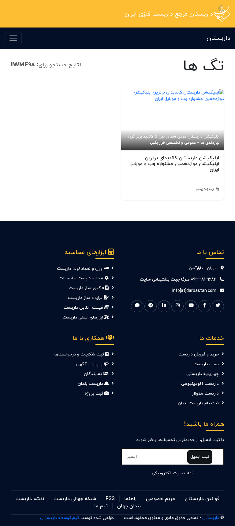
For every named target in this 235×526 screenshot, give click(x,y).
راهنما (130, 498)
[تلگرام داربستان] (150, 306)
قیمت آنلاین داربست (84, 308)
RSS (110, 498)
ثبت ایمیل (199, 457)
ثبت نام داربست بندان (198, 403)
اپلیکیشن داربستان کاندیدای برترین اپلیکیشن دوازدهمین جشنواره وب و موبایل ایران (174, 164)
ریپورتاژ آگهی (90, 364)
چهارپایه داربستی (202, 374)
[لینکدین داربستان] (164, 306)
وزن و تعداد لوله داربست (80, 268)
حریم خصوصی (160, 498)
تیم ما (101, 506)
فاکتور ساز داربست (87, 288)
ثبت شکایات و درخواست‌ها (79, 354)
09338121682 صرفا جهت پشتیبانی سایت (178, 279)
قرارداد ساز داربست (86, 298)
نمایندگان (93, 374)
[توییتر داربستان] (218, 306)
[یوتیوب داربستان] (191, 306)
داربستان (218, 38)
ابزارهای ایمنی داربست (83, 317)
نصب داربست (206, 364)
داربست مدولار (205, 393)
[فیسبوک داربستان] (204, 306)
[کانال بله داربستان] (137, 306)
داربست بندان (91, 384)
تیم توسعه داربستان (59, 518)
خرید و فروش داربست (198, 354)
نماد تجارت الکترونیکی (172, 473)
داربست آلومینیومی (200, 384)
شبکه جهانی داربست (75, 498)
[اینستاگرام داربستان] (177, 306)
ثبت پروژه (94, 393)
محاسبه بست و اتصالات (81, 278)
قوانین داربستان (202, 498)
